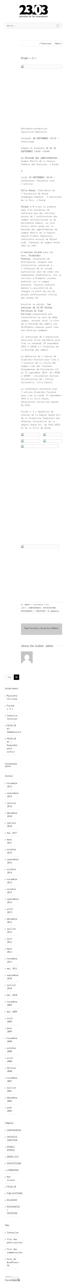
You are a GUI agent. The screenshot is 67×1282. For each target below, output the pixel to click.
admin (27, 604)
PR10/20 (11, 1187)
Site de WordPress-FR (13, 1262)
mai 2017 (12, 833)
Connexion (13, 1232)
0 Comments (53, 611)
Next (57, 43)
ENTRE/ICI (12, 1157)
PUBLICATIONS (12, 1193)
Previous (46, 43)
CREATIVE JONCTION (12, 1138)
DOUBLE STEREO (11, 1148)
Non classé (11, 1178)
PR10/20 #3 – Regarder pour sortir (12, 745)
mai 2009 (12, 1011)
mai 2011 (12, 968)
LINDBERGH (12, 1170)
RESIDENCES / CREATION (33, 611)
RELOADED (12, 1200)
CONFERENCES (34, 608)
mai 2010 (12, 995)
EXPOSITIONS (49, 608)
